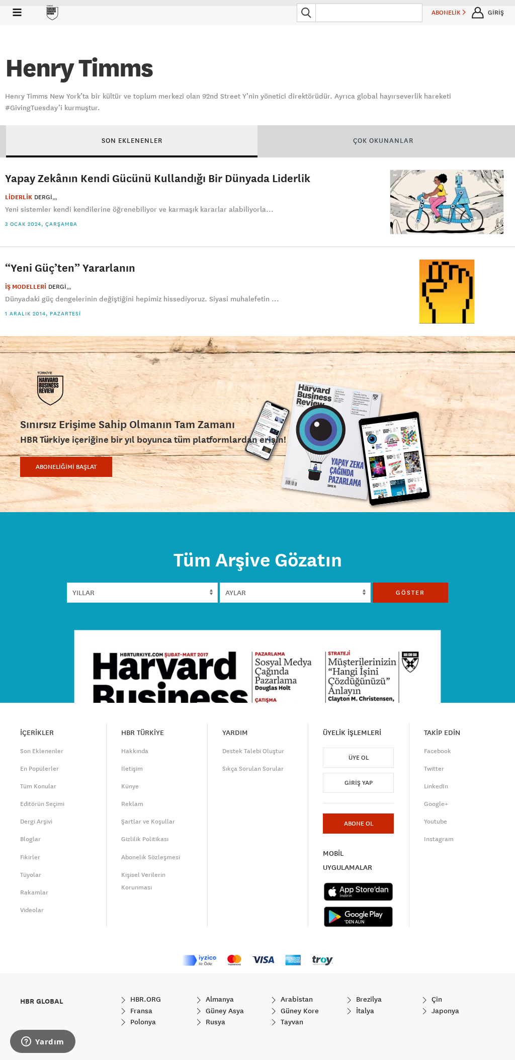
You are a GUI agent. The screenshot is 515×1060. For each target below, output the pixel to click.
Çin (436, 999)
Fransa (140, 1010)
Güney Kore (299, 1010)
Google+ (436, 804)
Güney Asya (224, 1010)
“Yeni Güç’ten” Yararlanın (70, 267)
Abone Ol (358, 824)
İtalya (364, 1010)
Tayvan (291, 1021)
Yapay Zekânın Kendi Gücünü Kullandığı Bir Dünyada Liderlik (157, 178)
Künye (130, 786)
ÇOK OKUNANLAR (383, 140)
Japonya (444, 1010)
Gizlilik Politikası (144, 839)
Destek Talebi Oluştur (253, 751)
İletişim (132, 769)
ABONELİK (447, 13)
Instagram (439, 839)
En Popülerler (39, 769)
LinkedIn (436, 786)
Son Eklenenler (41, 751)
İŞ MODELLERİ (25, 287)
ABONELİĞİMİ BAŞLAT (66, 467)
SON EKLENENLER (132, 140)
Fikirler (30, 857)
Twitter (434, 769)
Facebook (437, 751)
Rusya (214, 1021)
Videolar (32, 910)
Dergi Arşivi (36, 822)
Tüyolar (30, 875)
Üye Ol (359, 758)
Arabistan (296, 999)
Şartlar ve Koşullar (148, 822)
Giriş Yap (359, 783)
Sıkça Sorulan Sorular (253, 769)
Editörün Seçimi (42, 804)
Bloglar (30, 839)
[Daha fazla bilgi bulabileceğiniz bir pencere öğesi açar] (42, 1042)
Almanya (219, 999)
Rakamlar (34, 892)
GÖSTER (410, 593)
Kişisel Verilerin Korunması (143, 881)
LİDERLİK (18, 197)
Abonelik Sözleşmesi (150, 857)
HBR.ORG (144, 999)
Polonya (142, 1021)
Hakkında (134, 751)
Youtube (435, 822)
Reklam (132, 804)
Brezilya (368, 999)
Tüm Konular (38, 786)
